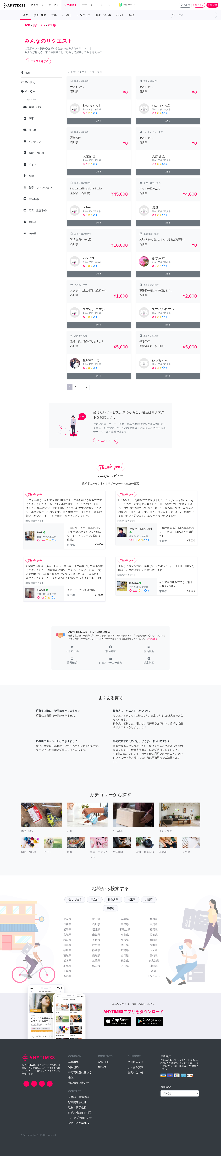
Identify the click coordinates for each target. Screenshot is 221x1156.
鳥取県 (125, 934)
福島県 (67, 950)
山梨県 (96, 934)
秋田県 (67, 940)
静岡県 (96, 950)
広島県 (125, 950)
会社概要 (73, 1062)
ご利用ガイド (135, 1062)
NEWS (102, 1067)
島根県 (125, 940)
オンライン (153, 976)
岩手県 (67, 929)
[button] (185, 5)
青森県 (67, 924)
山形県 (67, 945)
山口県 (125, 955)
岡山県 (125, 945)
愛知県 (96, 955)
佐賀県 (154, 934)
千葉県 (67, 971)
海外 (153, 971)
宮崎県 (154, 955)
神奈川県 (113, 899)
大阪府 (149, 899)
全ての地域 (74, 899)
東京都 (95, 899)
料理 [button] (131, 15)
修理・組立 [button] (39, 15)
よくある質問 (135, 1067)
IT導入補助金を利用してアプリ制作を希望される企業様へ (80, 1117)
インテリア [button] (83, 15)
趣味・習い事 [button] (103, 15)
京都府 (110, 908)
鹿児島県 (154, 960)
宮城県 (67, 934)
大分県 (154, 950)
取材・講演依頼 (77, 1107)
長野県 (96, 940)
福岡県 (154, 929)
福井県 (96, 929)
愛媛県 (154, 919)
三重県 (96, 960)
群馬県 (67, 965)
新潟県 (67, 976)
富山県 (96, 919)
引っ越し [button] (67, 15)
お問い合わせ (135, 1072)
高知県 (154, 924)
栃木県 (67, 960)
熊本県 (154, 945)
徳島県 (125, 960)
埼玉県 (131, 899)
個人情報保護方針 (78, 1082)
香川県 (125, 965)
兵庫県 (125, 919)
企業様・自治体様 (78, 1097)
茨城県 (67, 955)
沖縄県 (154, 965)
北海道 (67, 919)
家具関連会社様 (77, 1102)
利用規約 (73, 1067)
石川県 (96, 924)
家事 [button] (54, 15)
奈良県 (125, 924)
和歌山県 (125, 929)
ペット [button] (120, 15)
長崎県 (154, 940)
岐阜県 (96, 945)
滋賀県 (96, 965)
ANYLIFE (103, 1062)
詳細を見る (152, 638)
